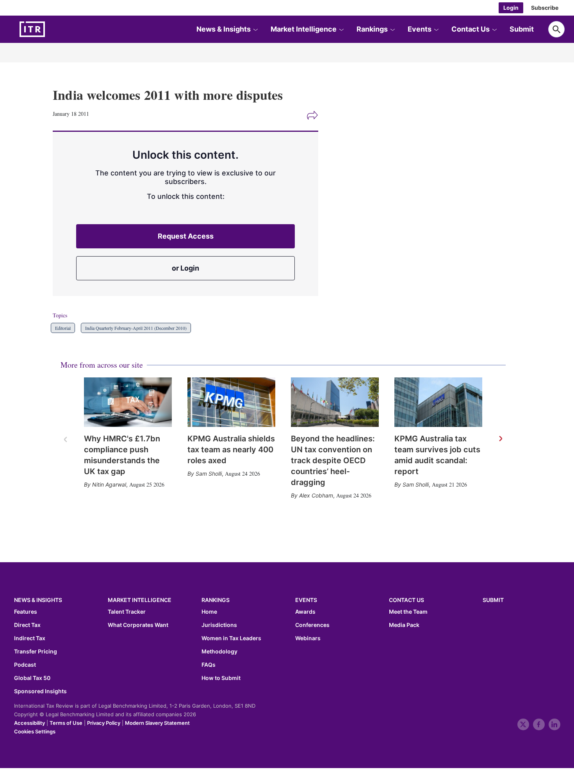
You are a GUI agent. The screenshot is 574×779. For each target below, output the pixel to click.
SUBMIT (493, 600)
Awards (305, 611)
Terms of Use (66, 723)
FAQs (208, 664)
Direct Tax (27, 625)
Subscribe (544, 7)
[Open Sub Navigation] (255, 29)
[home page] (51, 29)
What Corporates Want (138, 625)
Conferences (312, 625)
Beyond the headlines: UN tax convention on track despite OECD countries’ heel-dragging (333, 460)
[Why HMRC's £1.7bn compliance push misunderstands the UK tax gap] (128, 402)
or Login (185, 268)
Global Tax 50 (32, 678)
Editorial (63, 328)
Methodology (219, 651)
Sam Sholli (209, 473)
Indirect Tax (29, 638)
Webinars (308, 638)
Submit (522, 29)
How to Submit (221, 678)
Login (511, 7)
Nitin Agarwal (109, 484)
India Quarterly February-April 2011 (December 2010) (136, 328)
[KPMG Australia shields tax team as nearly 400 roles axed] (231, 402)
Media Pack (404, 625)
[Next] (500, 439)
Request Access (186, 236)
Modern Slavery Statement (157, 723)
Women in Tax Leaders (231, 638)
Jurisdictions (219, 625)
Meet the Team (408, 611)
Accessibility (29, 723)
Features (25, 611)
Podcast (25, 664)
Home (209, 611)
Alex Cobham (316, 495)
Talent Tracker (127, 611)
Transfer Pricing (35, 651)
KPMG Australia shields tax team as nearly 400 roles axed (231, 449)
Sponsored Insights (40, 691)
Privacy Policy (103, 723)
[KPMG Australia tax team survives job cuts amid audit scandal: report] (438, 402)
